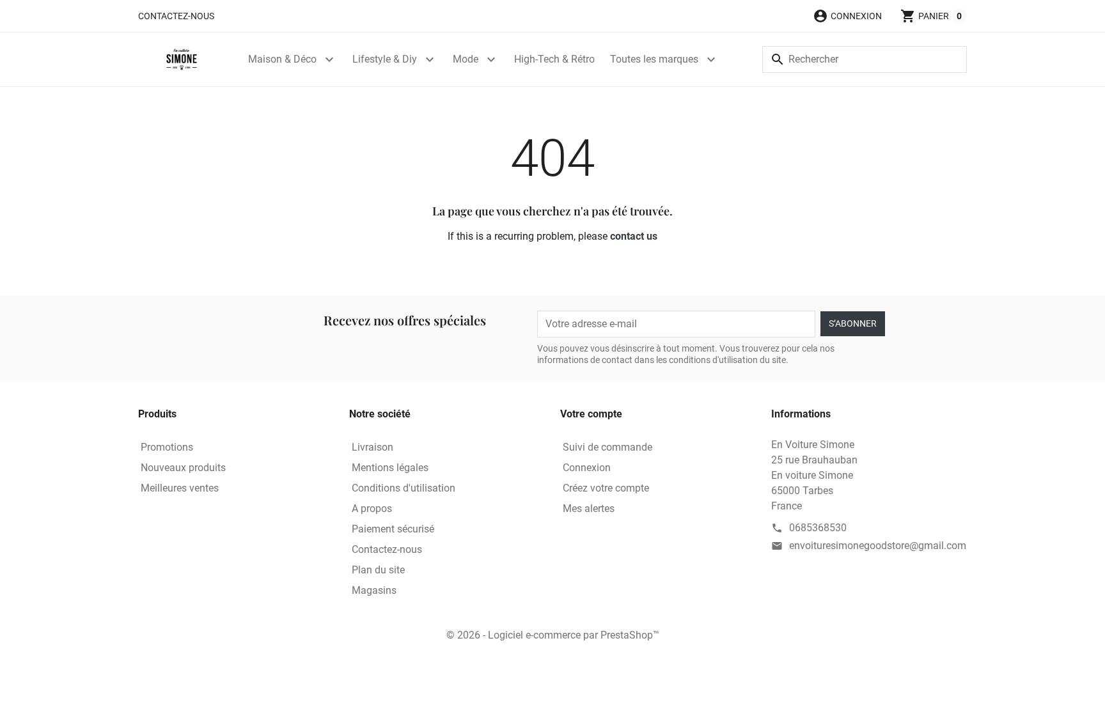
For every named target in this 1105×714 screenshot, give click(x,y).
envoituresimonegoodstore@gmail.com (877, 545)
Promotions (167, 447)
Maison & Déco (282, 59)
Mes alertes (589, 508)
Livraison (372, 447)
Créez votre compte (606, 488)
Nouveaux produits (183, 468)
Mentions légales (390, 468)
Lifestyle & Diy (384, 59)
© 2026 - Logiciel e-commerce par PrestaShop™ (552, 635)
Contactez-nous (176, 16)
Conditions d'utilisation (403, 488)
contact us (633, 236)
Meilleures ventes (180, 488)
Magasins (374, 590)
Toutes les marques (654, 59)
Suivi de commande (607, 447)
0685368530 (818, 528)
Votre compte (591, 414)
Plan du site (378, 570)
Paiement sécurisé (393, 529)
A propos (372, 508)
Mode (465, 59)
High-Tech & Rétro (554, 59)
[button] (847, 16)
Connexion (587, 468)
